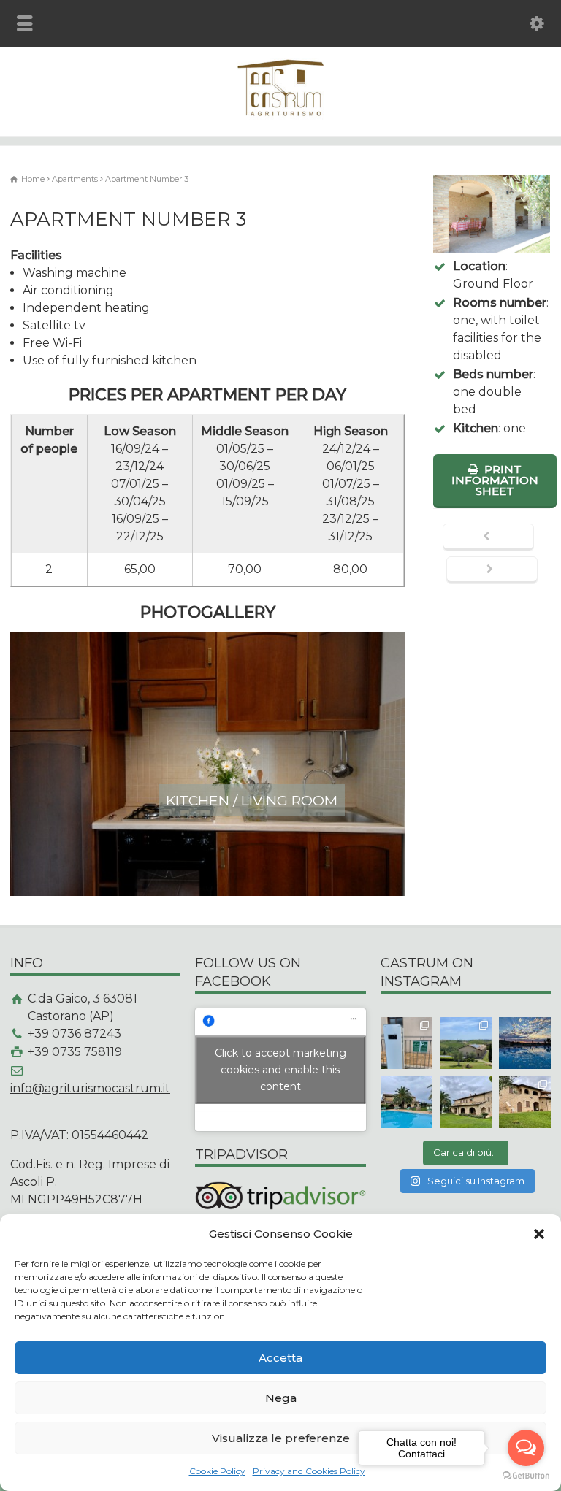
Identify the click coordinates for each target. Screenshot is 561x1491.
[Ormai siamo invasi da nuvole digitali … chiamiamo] (525, 1043)
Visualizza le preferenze (281, 1438)
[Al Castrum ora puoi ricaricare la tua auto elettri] (406, 1043)
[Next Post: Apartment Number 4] (492, 570)
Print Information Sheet (494, 480)
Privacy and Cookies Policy (309, 1470)
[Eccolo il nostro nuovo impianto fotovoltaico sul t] (466, 1043)
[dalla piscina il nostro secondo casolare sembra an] (406, 1102)
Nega (281, 1398)
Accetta (280, 1358)
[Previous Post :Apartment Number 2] (488, 537)
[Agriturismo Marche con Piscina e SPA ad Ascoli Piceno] (280, 116)
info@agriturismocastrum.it (90, 1088)
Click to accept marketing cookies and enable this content (280, 1069)
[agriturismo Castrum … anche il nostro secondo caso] (525, 1102)
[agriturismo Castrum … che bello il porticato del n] (466, 1102)
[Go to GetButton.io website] (526, 1476)
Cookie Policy (217, 1470)
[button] (539, 1234)
